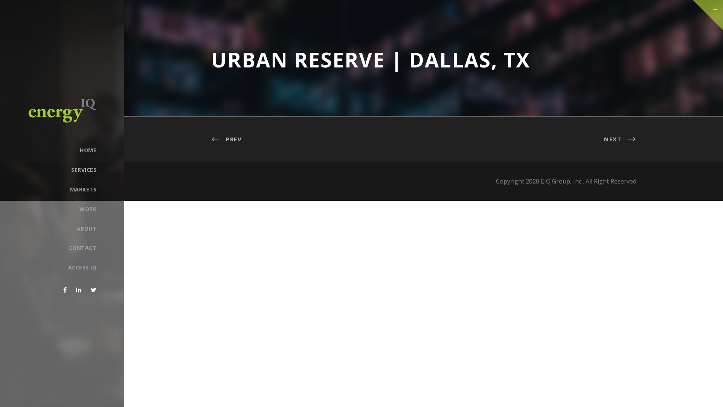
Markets (83, 189)
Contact (82, 247)
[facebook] (65, 290)
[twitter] (93, 290)
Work (87, 209)
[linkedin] (78, 290)
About (86, 228)
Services (83, 169)
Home (88, 150)
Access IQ (82, 267)
